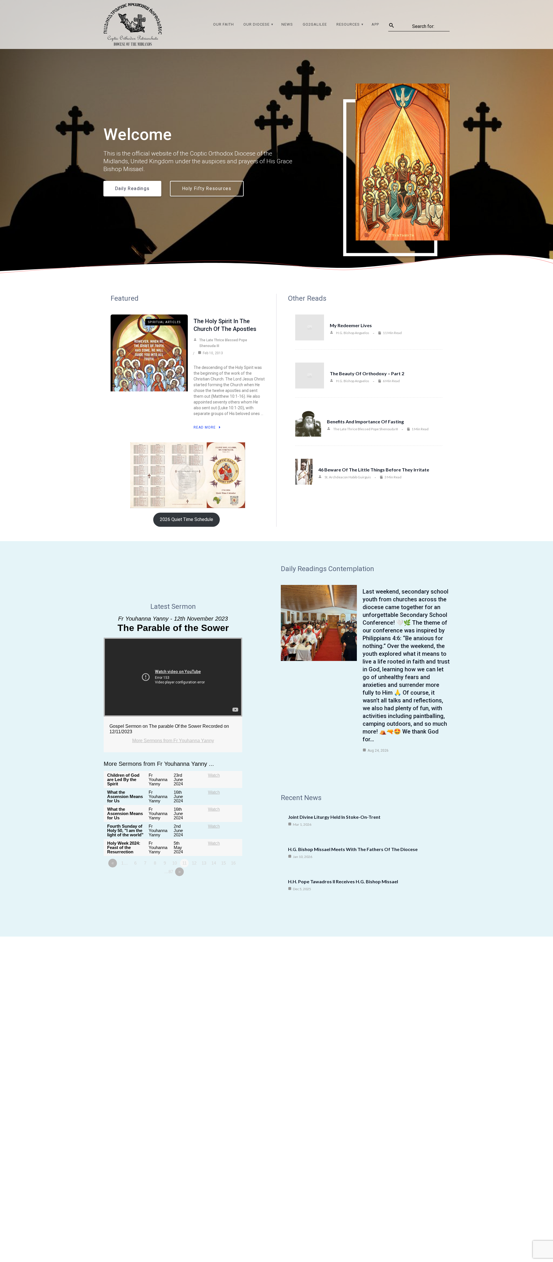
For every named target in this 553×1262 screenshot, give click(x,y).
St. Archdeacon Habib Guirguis (348, 477)
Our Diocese (256, 24)
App (375, 24)
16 (233, 863)
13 (204, 863)
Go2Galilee (315, 24)
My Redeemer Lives (351, 325)
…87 (168, 871)
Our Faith (223, 24)
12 (194, 863)
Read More (205, 427)
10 (174, 863)
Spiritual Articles (164, 322)
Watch (214, 775)
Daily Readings (132, 188)
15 (223, 863)
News (287, 24)
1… (124, 863)
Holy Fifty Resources (207, 188)
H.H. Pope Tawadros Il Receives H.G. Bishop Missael (343, 881)
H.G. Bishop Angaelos (352, 333)
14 (213, 863)
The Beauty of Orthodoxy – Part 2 (367, 373)
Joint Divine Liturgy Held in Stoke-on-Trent (334, 817)
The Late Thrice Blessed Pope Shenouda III (223, 343)
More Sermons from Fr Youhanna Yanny (173, 740)
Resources (348, 24)
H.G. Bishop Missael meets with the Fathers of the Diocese (353, 849)
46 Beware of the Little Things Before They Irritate (373, 469)
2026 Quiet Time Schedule (186, 519)
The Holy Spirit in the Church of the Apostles (225, 325)
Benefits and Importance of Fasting (365, 421)
